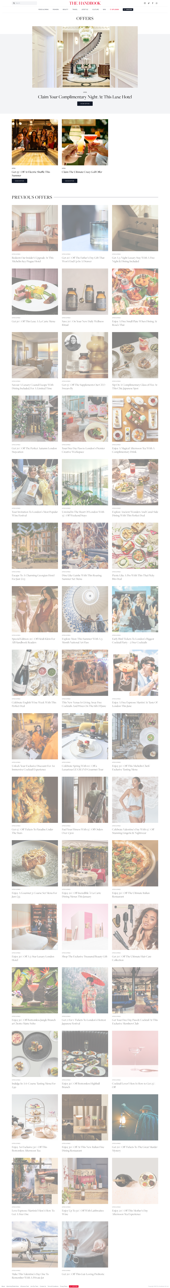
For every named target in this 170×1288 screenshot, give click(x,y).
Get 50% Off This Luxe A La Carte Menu (33, 321)
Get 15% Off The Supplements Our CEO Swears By (83, 386)
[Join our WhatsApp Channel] (156, 3)
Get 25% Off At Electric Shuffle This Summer (31, 173)
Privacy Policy (63, 1286)
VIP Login (115, 9)
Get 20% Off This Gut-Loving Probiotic (83, 1274)
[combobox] (24, 3)
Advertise (12, 1286)
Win (104, 9)
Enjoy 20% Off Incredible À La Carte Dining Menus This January (81, 894)
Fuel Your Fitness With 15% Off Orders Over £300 (82, 831)
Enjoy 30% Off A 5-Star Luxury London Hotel (33, 958)
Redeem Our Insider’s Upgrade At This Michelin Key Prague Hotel (33, 259)
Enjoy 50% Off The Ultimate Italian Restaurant (131, 894)
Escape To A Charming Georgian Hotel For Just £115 (33, 577)
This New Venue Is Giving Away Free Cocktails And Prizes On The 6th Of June (84, 704)
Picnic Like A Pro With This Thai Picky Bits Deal (133, 577)
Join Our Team (34, 1286)
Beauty (65, 9)
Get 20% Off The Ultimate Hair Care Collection (131, 958)
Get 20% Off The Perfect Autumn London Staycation (34, 450)
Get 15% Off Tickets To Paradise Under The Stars (32, 831)
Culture (95, 9)
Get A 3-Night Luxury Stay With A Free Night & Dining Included (133, 259)
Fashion (56, 9)
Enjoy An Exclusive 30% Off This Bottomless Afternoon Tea (29, 1148)
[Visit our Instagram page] (144, 3)
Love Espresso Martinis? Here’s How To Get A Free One (33, 1212)
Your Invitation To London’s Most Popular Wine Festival (35, 513)
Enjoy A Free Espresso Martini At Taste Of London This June (134, 704)
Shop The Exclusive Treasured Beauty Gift (84, 956)
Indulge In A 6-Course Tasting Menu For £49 (34, 1085)
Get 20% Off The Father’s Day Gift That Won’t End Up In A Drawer (83, 259)
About (3, 1286)
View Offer (85, 104)
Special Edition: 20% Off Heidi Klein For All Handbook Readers (33, 640)
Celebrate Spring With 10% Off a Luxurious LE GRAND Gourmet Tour (82, 767)
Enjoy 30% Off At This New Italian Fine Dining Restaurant (83, 1148)
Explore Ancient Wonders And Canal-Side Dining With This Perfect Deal (135, 513)
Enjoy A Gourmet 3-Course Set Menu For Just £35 (34, 894)
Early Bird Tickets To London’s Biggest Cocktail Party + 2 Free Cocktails (133, 640)
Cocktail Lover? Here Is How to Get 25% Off (133, 1085)
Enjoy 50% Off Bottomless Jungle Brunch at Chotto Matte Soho (34, 1021)
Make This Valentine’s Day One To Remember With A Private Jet (30, 1275)
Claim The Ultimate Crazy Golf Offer (82, 172)
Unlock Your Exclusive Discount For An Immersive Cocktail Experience (33, 767)
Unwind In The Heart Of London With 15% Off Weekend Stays (83, 513)
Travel (75, 9)
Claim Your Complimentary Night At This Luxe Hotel (85, 97)
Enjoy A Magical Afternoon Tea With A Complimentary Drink (133, 450)
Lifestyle (85, 9)
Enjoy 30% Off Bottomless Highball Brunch (81, 1085)
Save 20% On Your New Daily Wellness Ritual (83, 323)
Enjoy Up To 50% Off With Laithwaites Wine (83, 1212)
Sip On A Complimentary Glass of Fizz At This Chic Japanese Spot (134, 386)
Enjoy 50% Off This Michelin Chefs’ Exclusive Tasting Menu (131, 767)
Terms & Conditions (53, 1286)
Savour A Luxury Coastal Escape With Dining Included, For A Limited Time (32, 386)
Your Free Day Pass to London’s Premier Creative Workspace (83, 450)
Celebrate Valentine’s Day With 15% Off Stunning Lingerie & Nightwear (133, 831)
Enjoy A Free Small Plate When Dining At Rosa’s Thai (134, 323)
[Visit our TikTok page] (148, 3)
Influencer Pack (24, 1286)
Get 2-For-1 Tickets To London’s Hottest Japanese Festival (84, 1021)
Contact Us (43, 1286)
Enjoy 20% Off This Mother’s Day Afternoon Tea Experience (130, 1212)
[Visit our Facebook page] (152, 3)
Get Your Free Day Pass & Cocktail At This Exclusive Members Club (135, 1021)
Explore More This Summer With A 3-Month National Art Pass (82, 640)
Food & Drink (43, 9)
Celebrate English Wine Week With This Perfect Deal (34, 704)
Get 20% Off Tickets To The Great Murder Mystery (134, 1148)
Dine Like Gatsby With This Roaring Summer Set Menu (82, 577)
